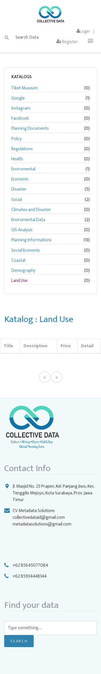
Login (85, 31)
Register (69, 42)
